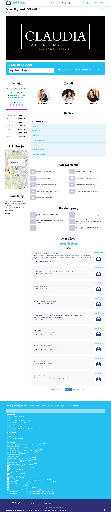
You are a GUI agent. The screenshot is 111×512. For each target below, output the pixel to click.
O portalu (31, 503)
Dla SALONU (99, 3)
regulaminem (62, 510)
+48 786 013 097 (17, 97)
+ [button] (6, 152)
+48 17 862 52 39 (17, 95)
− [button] (6, 154)
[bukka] (22, 2)
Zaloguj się (86, 3)
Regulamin (47, 503)
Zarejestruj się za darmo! (70, 3)
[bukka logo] (15, 503)
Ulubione (55, 3)
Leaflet (26, 188)
